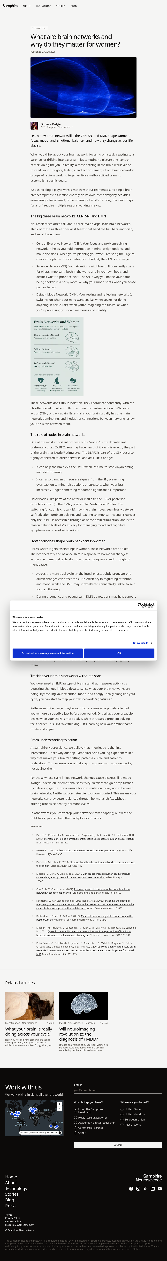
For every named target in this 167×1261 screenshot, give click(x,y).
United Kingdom (135, 1114)
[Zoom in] (59, 1104)
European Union (135, 1119)
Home (11, 1177)
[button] (15, 1115)
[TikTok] (145, 1188)
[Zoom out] (59, 1108)
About (26, 6)
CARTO (26, 1132)
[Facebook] (131, 1188)
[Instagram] (138, 1188)
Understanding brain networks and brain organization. (85, 850)
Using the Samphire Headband (90, 1111)
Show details (140, 642)
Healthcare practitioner (92, 1117)
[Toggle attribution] (60, 1133)
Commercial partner (90, 1127)
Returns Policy (13, 1221)
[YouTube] (160, 1188)
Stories (60, 6)
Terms (8, 1214)
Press (10, 1205)
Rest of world (133, 1124)
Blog (74, 6)
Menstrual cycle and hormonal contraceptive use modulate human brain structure (89, 838)
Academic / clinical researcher (96, 1122)
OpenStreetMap (39, 1132)
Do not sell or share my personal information (47, 653)
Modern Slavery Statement (19, 1224)
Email (84, 1084)
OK (119, 653)
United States (133, 1109)
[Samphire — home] (10, 6)
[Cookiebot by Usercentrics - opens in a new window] (140, 605)
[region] (34, 1118)
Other (82, 1132)
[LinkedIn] (152, 1188)
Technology (43, 6)
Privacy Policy (12, 1218)
